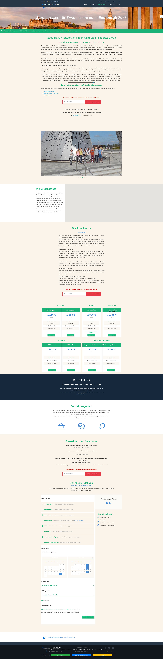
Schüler (92, 4)
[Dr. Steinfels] (50, 4)
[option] (81, 153)
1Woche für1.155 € (59, 504)
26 (87, 571)
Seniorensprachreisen (49, 95)
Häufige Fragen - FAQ (107, 1)
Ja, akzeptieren (60, 655)
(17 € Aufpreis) (61, 609)
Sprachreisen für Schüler (49, 91)
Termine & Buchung (72, 30)
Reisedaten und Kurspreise (61, 30)
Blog (118, 4)
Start (85, 4)
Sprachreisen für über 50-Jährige (51, 93)
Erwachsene (102, 4)
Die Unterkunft (41, 30)
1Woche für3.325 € (58, 531)
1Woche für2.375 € (58, 526)
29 (60, 573)
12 (87, 567)
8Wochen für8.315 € (62, 542)
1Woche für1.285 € (59, 509)
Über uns (100, 1)
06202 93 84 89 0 (46, 1)
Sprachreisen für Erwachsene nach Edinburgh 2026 (15, 30)
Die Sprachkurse (32, 30)
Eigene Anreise (46, 600)
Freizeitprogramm (49, 30)
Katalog (119, 1)
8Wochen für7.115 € (62, 537)
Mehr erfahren (103, 655)
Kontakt (114, 1)
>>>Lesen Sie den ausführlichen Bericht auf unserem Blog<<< (81, 82)
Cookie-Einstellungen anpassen (81, 655)
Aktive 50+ (111, 4)
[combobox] (67, 585)
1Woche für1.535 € (59, 515)
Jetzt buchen (51, 335)
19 (87, 569)
